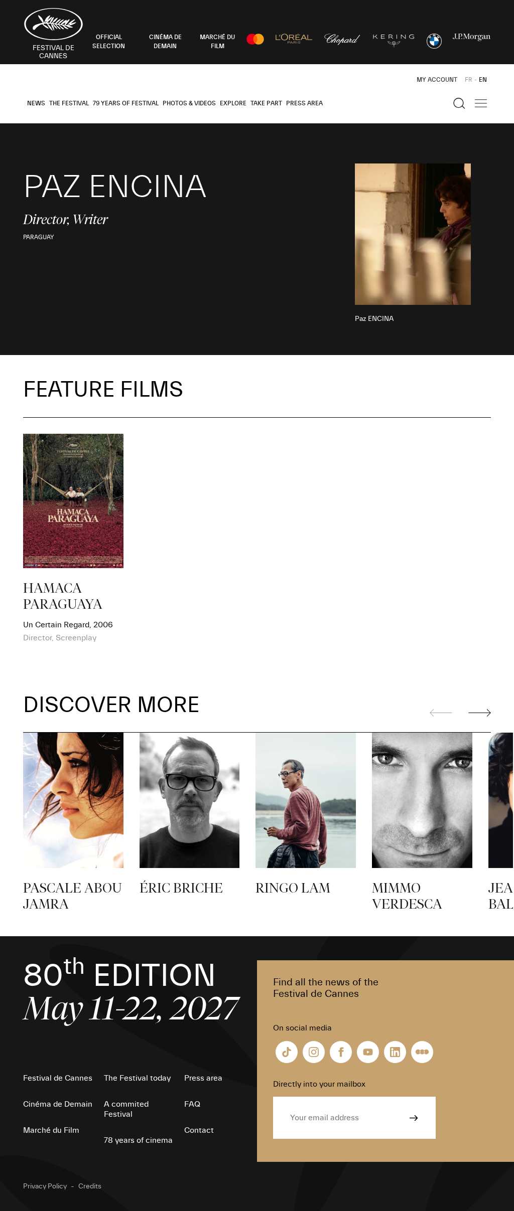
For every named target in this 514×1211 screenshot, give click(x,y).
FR (468, 79)
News (36, 103)
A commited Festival (126, 1109)
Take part (266, 103)
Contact (199, 1130)
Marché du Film (51, 1130)
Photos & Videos (189, 103)
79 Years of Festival (126, 103)
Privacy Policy (45, 1186)
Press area (304, 103)
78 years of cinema (138, 1140)
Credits (89, 1186)
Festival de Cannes (57, 1078)
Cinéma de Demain (57, 1104)
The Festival (69, 103)
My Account (437, 79)
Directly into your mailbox (319, 1084)
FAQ (192, 1104)
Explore (233, 103)
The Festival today (137, 1078)
